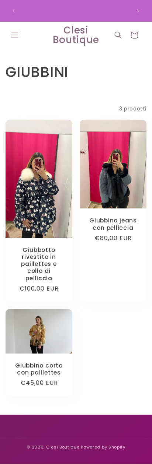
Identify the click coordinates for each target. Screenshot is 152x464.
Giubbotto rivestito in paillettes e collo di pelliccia (38, 264)
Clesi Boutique (63, 447)
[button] (15, 35)
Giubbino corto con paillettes (39, 369)
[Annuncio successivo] (138, 11)
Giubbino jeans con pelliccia (113, 224)
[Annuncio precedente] (14, 11)
